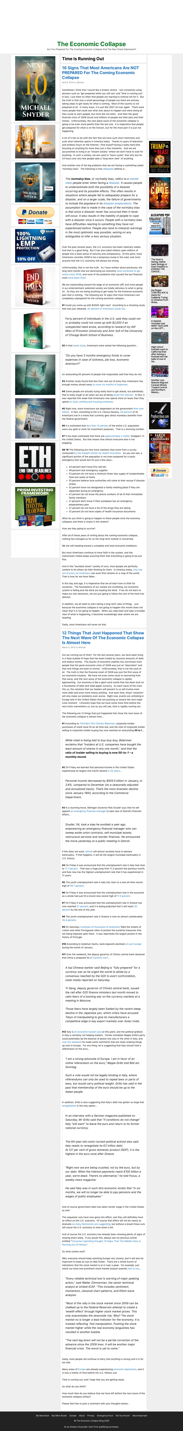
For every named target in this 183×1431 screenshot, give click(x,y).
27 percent (82, 906)
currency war (100, 957)
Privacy (90, 1415)
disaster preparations (117, 203)
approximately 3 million (117, 436)
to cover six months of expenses (110, 384)
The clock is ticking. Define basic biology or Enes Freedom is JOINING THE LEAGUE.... (159, 265)
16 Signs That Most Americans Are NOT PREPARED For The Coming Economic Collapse (100, 72)
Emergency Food (105, 1415)
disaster (114, 182)
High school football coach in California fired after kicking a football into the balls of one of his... (159, 354)
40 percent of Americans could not (106, 308)
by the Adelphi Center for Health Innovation (97, 453)
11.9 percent (123, 896)
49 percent (126, 412)
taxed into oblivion (123, 395)
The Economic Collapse (91, 44)
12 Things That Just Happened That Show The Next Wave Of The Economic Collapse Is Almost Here (103, 637)
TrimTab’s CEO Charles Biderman (97, 723)
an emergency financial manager (88, 811)
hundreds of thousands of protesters (100, 927)
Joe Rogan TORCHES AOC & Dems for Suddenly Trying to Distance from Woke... (159, 296)
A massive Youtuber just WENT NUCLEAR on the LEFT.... (159, 324)
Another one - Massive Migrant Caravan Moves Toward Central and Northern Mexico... (159, 386)
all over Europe (133, 944)
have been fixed (77, 277)
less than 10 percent (97, 425)
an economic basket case (88, 1031)
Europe (82, 1369)
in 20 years (114, 770)
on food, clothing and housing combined (91, 401)
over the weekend (71, 1042)
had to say (133, 1268)
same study (79, 345)
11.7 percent (71, 868)
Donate (73, 1415)
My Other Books (59, 1415)
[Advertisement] (91, 21)
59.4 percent (69, 920)
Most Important (140, 1415)
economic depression (124, 1369)
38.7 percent (77, 885)
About (82, 1415)
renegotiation (69, 1105)
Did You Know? (123, 1415)
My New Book (42, 1415)
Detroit (89, 851)
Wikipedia (108, 169)
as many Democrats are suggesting (91, 1224)
